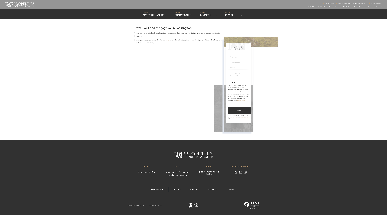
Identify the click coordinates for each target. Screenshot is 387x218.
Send (239, 111)
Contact (231, 189)
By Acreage (205, 15)
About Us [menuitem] (345, 7)
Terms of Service (244, 117)
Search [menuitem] (309, 7)
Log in (373, 3)
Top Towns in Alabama (153, 15)
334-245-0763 (329, 3)
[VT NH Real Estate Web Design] (251, 205)
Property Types (182, 15)
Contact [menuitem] (378, 7)
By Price (229, 15)
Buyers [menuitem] (321, 7)
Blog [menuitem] (367, 7)
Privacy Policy (241, 100)
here (167, 40)
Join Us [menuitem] (357, 7)
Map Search (157, 189)
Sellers (194, 189)
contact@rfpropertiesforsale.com (351, 3)
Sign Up (379, 3)
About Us (212, 189)
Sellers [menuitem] (333, 7)
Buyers (177, 189)
